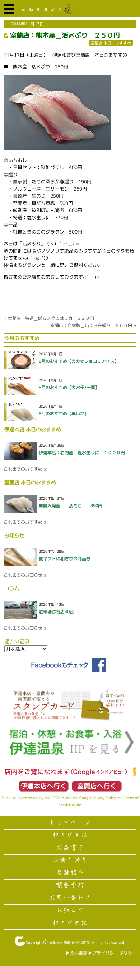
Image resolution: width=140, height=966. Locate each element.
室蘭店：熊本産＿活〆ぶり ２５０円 (65, 35)
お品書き (70, 847)
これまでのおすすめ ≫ (25, 469)
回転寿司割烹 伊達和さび (69, 942)
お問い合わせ (70, 898)
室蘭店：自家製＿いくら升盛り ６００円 (91, 325)
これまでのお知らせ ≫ (25, 575)
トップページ (70, 822)
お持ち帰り (70, 860)
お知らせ (70, 910)
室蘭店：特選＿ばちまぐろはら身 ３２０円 (51, 318)
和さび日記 (70, 923)
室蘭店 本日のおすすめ (110, 42)
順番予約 (70, 885)
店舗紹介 (70, 872)
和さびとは (70, 835)
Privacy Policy (104, 797)
